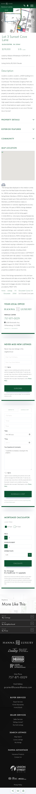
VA (15, 291)
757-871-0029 (25, 5)
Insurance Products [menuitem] (18, 754)
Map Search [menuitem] (18, 737)
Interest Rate (8, 551)
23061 (14, 294)
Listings (9, 291)
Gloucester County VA (26, 291)
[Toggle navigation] (32, 5)
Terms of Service (9, 502)
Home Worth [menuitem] (18, 707)
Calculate (18, 563)
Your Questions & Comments (12, 447)
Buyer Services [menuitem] (18, 702)
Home (3, 291)
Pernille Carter (6, 7)
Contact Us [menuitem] (18, 757)
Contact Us (7, 328)
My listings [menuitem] (17, 742)
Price (6, 534)
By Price (5, 631)
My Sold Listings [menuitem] (18, 725)
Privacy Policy (28, 500)
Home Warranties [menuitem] (18, 705)
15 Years (18, 527)
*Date (6, 431)
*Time (6, 439)
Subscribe (18, 388)
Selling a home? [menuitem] (18, 722)
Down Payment (9, 542)
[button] (3, 20)
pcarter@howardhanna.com (18, 686)
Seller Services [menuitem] (17, 719)
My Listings (6, 618)
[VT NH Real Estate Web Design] (18, 769)
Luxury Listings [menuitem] (18, 740)
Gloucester (7, 294)
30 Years (9, 527)
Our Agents (15, 328)
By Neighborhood (8, 624)
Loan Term (8, 522)
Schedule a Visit (25, 409)
